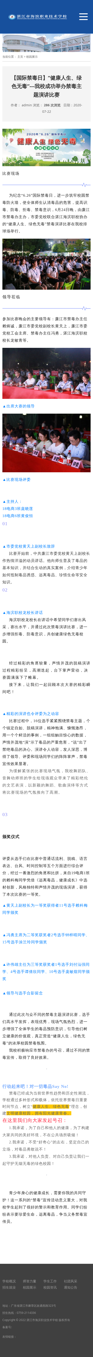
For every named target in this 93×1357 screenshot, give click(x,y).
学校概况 (9, 1281)
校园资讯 (50, 1287)
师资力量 (29, 1281)
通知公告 (70, 1287)
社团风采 (70, 1281)
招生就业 (9, 1287)
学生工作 (50, 1281)
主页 (20, 57)
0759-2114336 (26, 1313)
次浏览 (52, 105)
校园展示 (32, 57)
